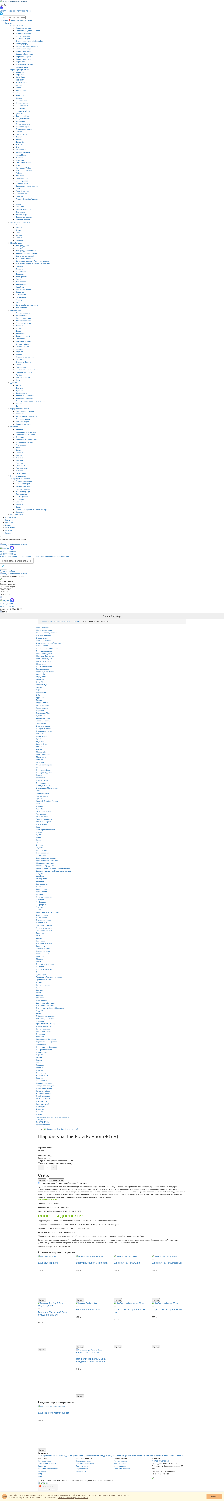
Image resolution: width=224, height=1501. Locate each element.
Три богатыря (21, 193)
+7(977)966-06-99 (7, 11)
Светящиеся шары (24, 48)
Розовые (19, 460)
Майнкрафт (20, 149)
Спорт (18, 364)
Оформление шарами (19, 408)
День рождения (22, 245)
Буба (18, 92)
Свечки (19, 507)
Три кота (19, 196)
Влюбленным (21, 393)
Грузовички (20, 108)
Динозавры (20, 333)
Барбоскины (21, 90)
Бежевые (19, 429)
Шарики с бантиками (24, 54)
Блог (40, 1476)
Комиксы (19, 131)
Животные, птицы (23, 341)
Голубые (19, 463)
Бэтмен (19, 98)
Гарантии (9, 532)
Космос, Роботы (22, 343)
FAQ (40, 1473)
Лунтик (18, 147)
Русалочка (20, 175)
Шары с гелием (16, 25)
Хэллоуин (20, 292)
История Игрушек (23, 126)
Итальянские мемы (24, 129)
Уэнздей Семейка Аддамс (27, 199)
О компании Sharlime (47, 1463)
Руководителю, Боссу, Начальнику (30, 400)
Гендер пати (21, 271)
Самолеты (20, 359)
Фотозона (20, 413)
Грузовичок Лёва (23, 110)
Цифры (19, 227)
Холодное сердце (23, 209)
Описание (62, 1183)
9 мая (18, 302)
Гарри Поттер (21, 100)
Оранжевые (21, 437)
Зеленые (19, 457)
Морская (19, 351)
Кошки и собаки (22, 346)
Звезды (19, 235)
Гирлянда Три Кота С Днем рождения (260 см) (52, 1313)
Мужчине (19, 390)
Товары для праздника (20, 478)
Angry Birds (20, 74)
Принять (214, 1496)
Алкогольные (21, 315)
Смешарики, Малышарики (27, 186)
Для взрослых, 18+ (23, 336)
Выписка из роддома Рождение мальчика (33, 263)
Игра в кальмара (23, 123)
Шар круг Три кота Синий (127, 1262)
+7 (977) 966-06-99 (8, 551)
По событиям (16, 243)
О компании (10, 527)
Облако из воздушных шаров (28, 30)
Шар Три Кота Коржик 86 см (167, 1309)
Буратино (20, 95)
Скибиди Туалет (22, 183)
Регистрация (5, 571)
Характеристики (47, 1183)
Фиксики (19, 204)
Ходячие (19, 240)
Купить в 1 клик (56, 1180)
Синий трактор (22, 180)
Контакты (9, 519)
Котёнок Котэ (21, 134)
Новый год (20, 287)
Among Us (20, 72)
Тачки (18, 188)
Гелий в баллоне (23, 488)
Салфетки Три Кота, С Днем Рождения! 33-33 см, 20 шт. (91, 1360)
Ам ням (19, 85)
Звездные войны (23, 118)
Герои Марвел (22, 105)
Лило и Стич (21, 142)
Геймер (19, 328)
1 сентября (20, 248)
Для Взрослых (21, 276)
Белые (18, 450)
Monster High (21, 82)
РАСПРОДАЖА (16, 514)
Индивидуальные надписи (27, 46)
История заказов (121, 1463)
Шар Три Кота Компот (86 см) (54, 1412)
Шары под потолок (24, 28)
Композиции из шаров (25, 411)
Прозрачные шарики (24, 442)
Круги (18, 232)
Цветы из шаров (22, 421)
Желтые (19, 455)
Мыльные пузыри (23, 491)
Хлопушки (20, 512)
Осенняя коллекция (24, 323)
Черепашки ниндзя (24, 217)
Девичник (19, 274)
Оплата (8, 525)
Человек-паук (21, 214)
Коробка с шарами (18, 475)
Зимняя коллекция (23, 318)
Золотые (19, 470)
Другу (18, 406)
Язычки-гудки (21, 494)
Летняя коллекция (23, 320)
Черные (19, 447)
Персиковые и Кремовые (26, 439)
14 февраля (21, 294)
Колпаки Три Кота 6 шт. (88, 1309)
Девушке (19, 387)
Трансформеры (22, 191)
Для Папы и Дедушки (24, 398)
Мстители (20, 160)
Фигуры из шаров (23, 419)
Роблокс (19, 173)
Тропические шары (24, 372)
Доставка (9, 522)
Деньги (18, 331)
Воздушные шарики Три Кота (91, 1262)
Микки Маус (21, 155)
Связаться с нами (83, 1460)
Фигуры (19, 224)
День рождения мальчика (26, 253)
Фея (17, 201)
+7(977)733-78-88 (23, 11)
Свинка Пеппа (22, 178)
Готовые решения (23, 33)
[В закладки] (39, 1259)
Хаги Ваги (20, 206)
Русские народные (23, 312)
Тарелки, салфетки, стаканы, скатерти (32, 509)
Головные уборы (23, 483)
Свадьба (19, 266)
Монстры (19, 349)
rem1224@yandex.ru (160, 1460)
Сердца (19, 237)
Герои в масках (22, 103)
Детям (18, 385)
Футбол (19, 375)
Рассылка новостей (122, 1468)
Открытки (19, 501)
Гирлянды (20, 499)
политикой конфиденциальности (73, 1497)
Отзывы (8, 530)
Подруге (19, 403)
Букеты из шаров (23, 35)
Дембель (19, 268)
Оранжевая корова (24, 162)
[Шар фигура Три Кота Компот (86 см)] (114, 1129)
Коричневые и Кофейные (26, 434)
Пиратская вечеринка (25, 356)
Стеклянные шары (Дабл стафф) (30, 41)
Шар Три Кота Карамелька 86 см (130, 1311)
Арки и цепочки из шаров (26, 416)
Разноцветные (22, 468)
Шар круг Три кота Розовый (167, 1262)
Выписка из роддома (24, 258)
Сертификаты (82, 1468)
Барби (18, 87)
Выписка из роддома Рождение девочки (32, 261)
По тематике (15, 310)
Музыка (19, 354)
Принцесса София (23, 167)
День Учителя (21, 307)
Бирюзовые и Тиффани (26, 431)
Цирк (18, 380)
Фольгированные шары (20, 222)
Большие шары (22, 66)
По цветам (14, 426)
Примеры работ (12, 517)
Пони (18, 165)
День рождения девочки (26, 250)
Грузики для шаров (24, 481)
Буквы (18, 230)
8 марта (19, 299)
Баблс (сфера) (22, 43)
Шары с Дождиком (23, 51)
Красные (19, 452)
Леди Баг (19, 139)
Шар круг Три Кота (48, 1262)
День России (21, 284)
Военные (19, 325)
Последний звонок (23, 289)
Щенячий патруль (23, 219)
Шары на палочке (23, 424)
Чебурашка (20, 211)
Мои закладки (120, 1466)
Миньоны (19, 157)
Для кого (14, 382)
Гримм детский (22, 496)
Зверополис (21, 121)
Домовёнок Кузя (22, 116)
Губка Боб (20, 113)
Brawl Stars (20, 77)
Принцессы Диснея (24, 170)
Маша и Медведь (23, 152)
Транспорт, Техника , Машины (28, 369)
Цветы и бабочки (23, 377)
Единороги (20, 338)
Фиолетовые (21, 444)
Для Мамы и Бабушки (25, 395)
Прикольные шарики (24, 64)
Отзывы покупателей (85, 1463)
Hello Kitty (20, 79)
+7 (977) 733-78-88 (8, 554)
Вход (13, 571)
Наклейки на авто (23, 486)
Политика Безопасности (48, 1468)
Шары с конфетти (23, 59)
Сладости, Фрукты (23, 362)
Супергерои (21, 367)
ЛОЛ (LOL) (20, 144)
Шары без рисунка (23, 56)
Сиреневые (20, 465)
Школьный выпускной (25, 255)
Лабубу (19, 136)
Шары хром (20, 61)
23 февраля (21, 297)
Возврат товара (82, 1466)
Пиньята (19, 504)
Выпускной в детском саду (27, 305)
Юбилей (19, 279)
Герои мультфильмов (19, 69)
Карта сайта (81, 1471)
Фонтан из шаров (23, 38)
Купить (42, 1180)
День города (21, 281)
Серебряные (21, 473)
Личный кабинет (121, 1460)
